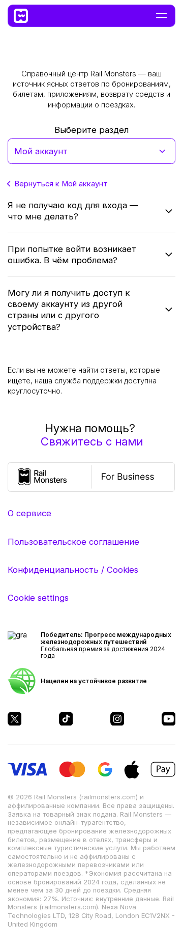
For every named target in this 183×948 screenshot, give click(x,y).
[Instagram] (117, 719)
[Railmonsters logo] (25, 16)
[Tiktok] (66, 719)
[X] (15, 719)
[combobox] (91, 151)
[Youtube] (169, 719)
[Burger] (161, 15)
